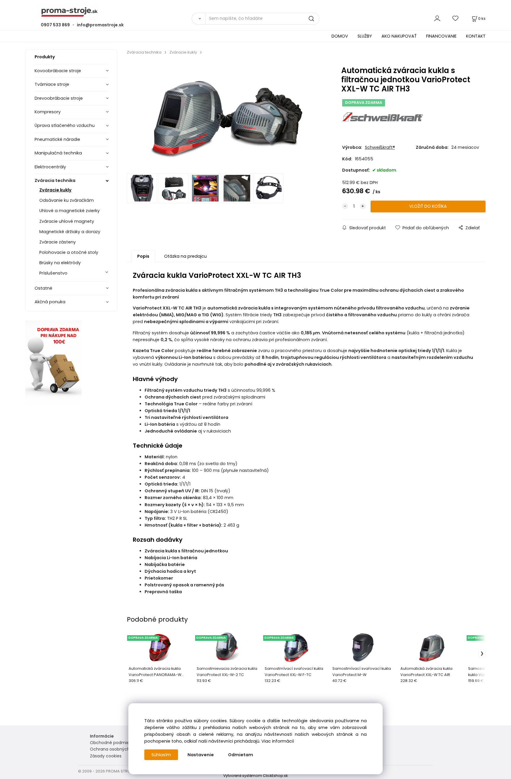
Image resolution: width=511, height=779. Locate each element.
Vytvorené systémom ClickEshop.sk (255, 775)
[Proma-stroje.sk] (255, 12)
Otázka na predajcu (185, 256)
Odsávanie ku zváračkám (66, 200)
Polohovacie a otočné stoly (68, 252)
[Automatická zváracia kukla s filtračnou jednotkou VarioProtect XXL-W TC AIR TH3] (225, 116)
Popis (143, 256)
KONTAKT (476, 36)
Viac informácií (277, 741)
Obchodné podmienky (113, 743)
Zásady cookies (106, 756)
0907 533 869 (55, 25)
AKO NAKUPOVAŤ (399, 36)
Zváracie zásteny (57, 242)
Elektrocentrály (50, 167)
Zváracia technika (55, 180)
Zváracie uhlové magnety (66, 221)
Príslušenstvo (53, 273)
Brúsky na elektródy (60, 263)
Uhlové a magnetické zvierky (69, 211)
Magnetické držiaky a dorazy (69, 232)
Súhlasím (161, 755)
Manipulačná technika (58, 153)
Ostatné (43, 288)
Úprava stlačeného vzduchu (65, 125)
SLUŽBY (365, 36)
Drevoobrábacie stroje (59, 98)
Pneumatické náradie (57, 139)
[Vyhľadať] (198, 19)
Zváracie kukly (55, 190)
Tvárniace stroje (52, 84)
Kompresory (48, 112)
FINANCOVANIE (441, 36)
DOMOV (339, 36)
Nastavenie (200, 755)
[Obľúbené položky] (455, 18)
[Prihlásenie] (437, 18)
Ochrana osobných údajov (117, 749)
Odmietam (240, 755)
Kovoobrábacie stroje (58, 71)
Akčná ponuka (50, 302)
